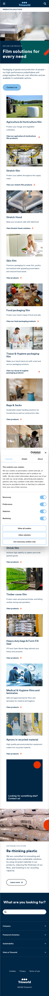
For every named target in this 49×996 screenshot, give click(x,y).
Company (8, 927)
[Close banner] (45, 452)
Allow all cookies (24, 528)
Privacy (23, 971)
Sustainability (8, 944)
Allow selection (24, 535)
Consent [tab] (8, 459)
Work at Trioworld (10, 953)
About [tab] (40, 459)
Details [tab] (24, 459)
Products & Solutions (11, 935)
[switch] (43, 504)
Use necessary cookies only (24, 542)
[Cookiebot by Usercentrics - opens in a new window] (31, 452)
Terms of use (34, 971)
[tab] (24, 926)
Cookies (12, 971)
